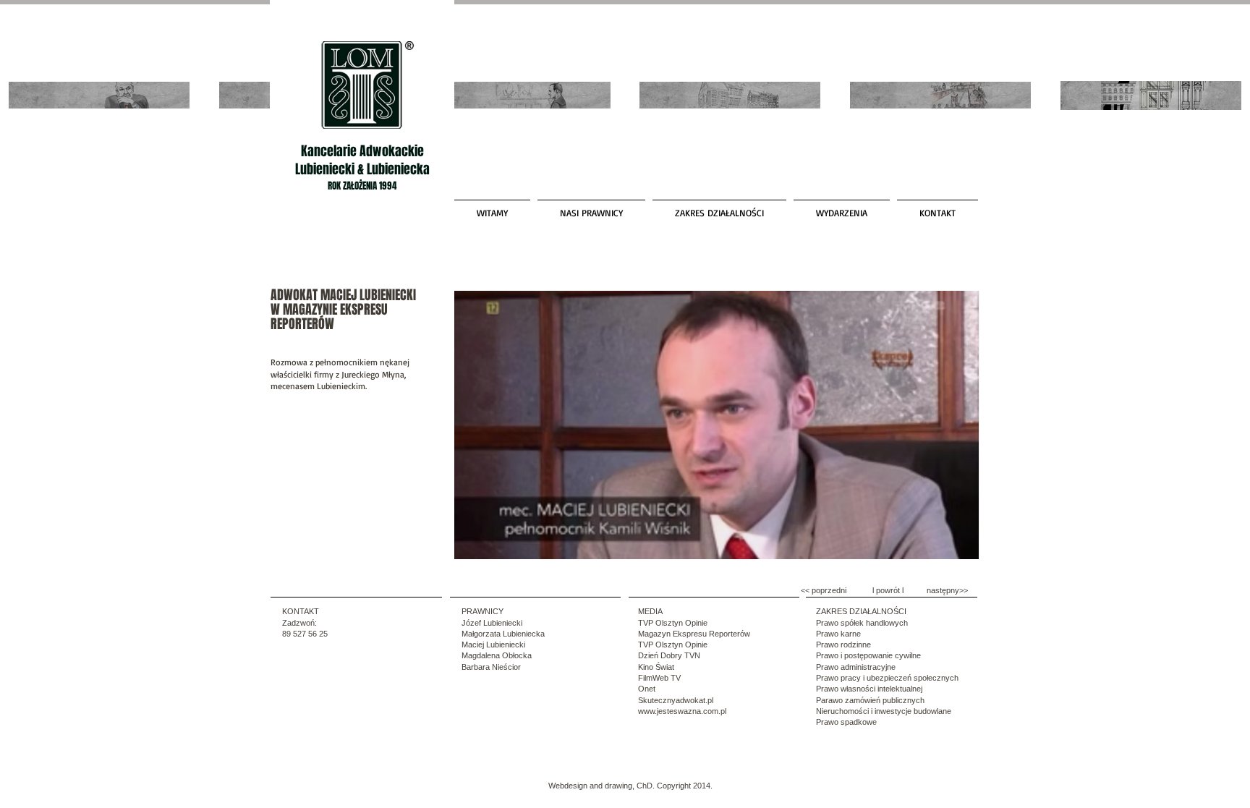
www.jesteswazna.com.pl (682, 711)
